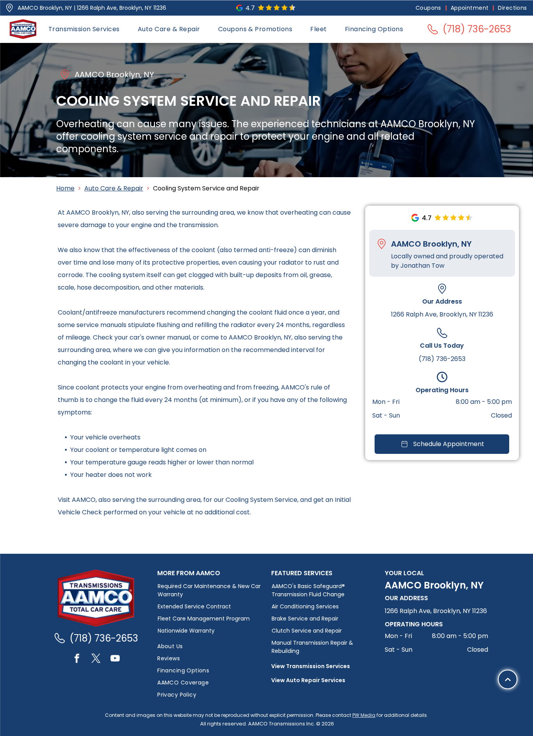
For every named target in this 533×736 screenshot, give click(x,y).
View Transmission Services (310, 666)
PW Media (363, 715)
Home (65, 188)
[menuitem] (429, 8)
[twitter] (96, 659)
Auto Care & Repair (113, 188)
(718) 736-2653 (442, 358)
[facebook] (76, 659)
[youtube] (115, 659)
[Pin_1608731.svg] (9, 8)
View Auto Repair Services (308, 680)
